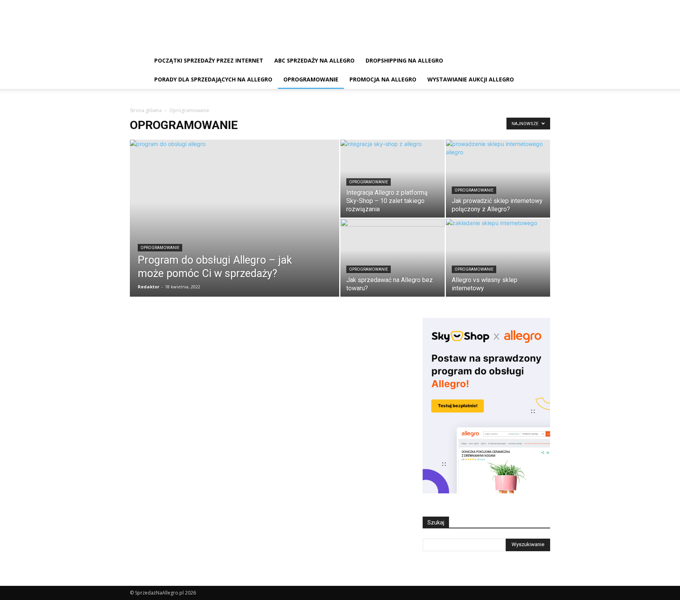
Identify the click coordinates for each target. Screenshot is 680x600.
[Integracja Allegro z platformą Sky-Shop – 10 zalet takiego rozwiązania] (392, 179)
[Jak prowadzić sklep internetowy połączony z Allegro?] (498, 179)
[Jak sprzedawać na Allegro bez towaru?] (392, 258)
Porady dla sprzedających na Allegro (213, 79)
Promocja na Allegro (382, 79)
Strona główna (146, 110)
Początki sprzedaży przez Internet (208, 60)
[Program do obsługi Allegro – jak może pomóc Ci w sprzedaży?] (234, 230)
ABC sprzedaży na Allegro (314, 60)
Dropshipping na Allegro (404, 60)
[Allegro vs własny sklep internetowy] (498, 258)
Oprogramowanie (310, 79)
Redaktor (148, 287)
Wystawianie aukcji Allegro (470, 79)
